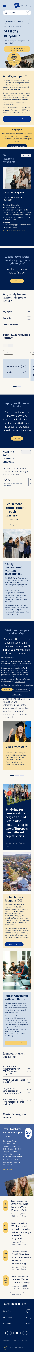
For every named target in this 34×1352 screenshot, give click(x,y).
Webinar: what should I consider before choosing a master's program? (21, 1232)
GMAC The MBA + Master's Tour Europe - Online (21, 1207)
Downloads (17, 1343)
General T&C (15, 1340)
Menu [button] (4, 6)
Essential (7, 685)
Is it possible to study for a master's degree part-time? (13, 1101)
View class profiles (12, 525)
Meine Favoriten (26, 6)
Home (5, 26)
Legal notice (6, 1340)
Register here (7, 1169)
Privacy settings (7, 1343)
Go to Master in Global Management (14, 231)
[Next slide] (28, 155)
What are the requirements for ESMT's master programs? (11, 1070)
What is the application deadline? (14, 1081)
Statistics (29, 685)
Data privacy (24, 1340)
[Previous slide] (23, 155)
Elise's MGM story (16, 746)
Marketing (18, 685)
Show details (17, 694)
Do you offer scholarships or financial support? (12, 1090)
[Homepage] (17, 5)
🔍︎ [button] (30, 5)
